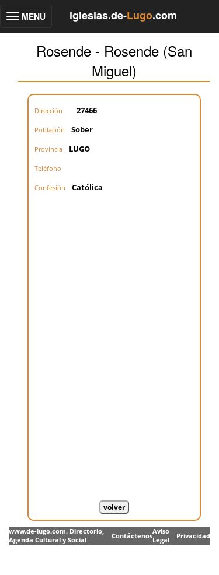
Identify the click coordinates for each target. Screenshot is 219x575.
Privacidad (193, 535)
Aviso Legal (160, 536)
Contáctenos (132, 535)
